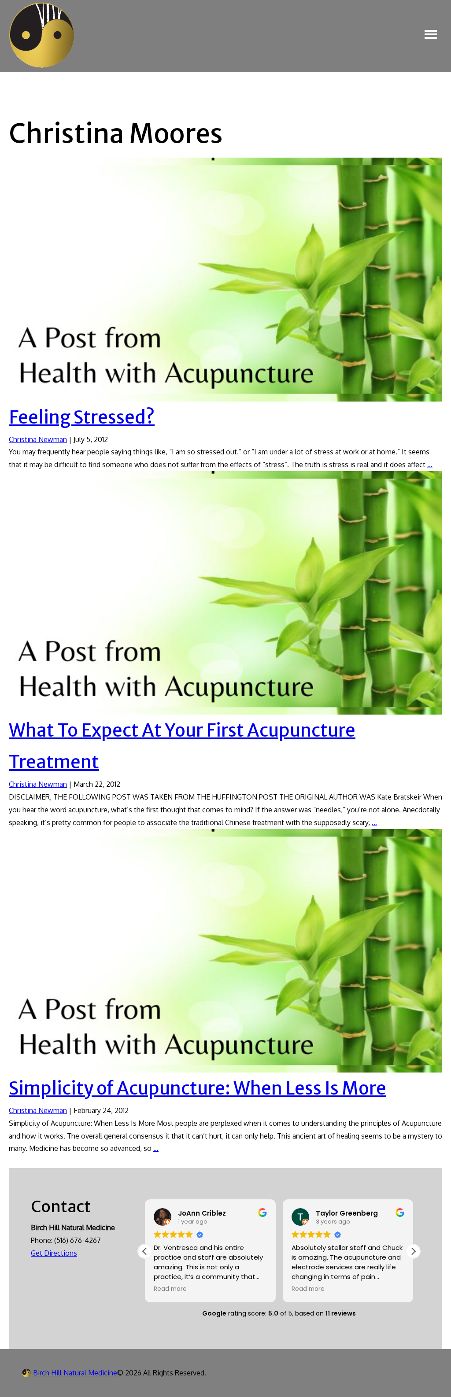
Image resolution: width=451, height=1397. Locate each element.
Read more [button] (170, 1289)
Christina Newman (38, 439)
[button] (413, 1251)
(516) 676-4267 (77, 1240)
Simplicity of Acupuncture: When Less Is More (197, 1088)
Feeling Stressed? (82, 417)
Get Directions (54, 1253)
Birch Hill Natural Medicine (75, 1372)
